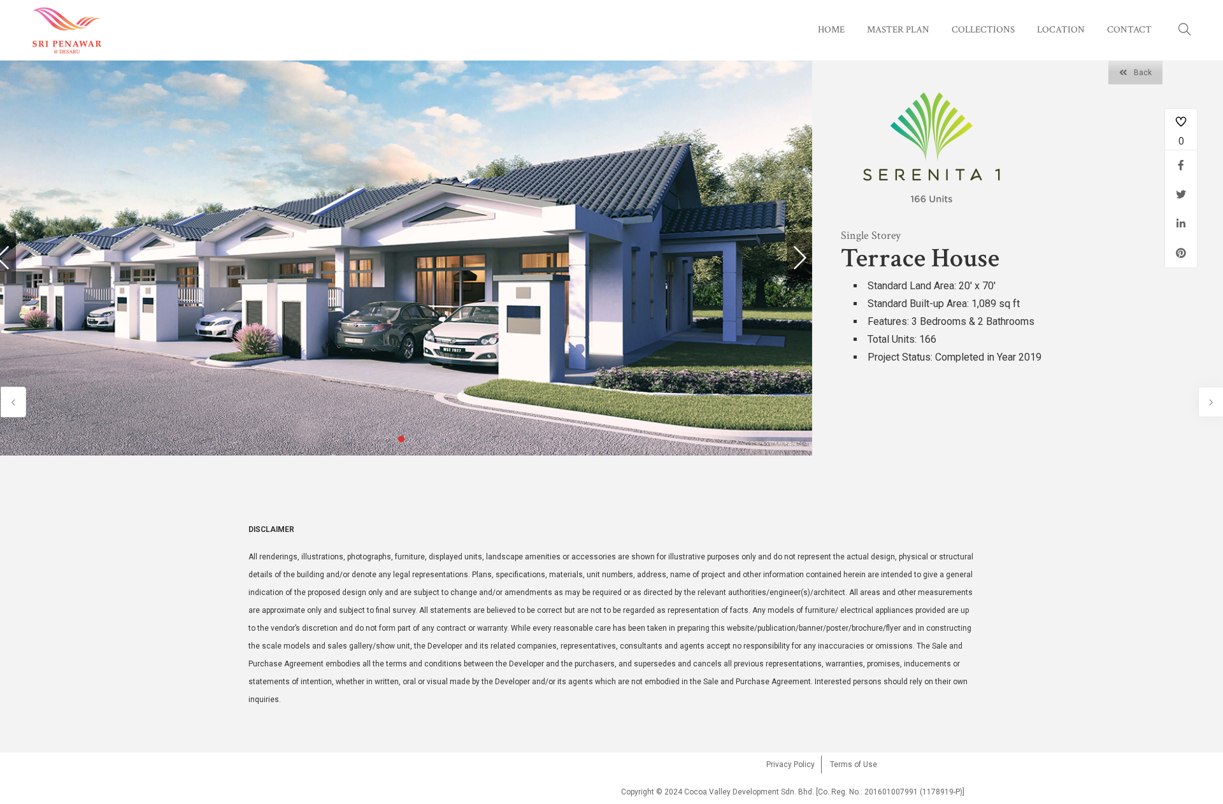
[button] (401, 439)
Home (831, 30)
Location (1061, 30)
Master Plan (898, 30)
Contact (1129, 30)
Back (1143, 72)
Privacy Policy (790, 764)
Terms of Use (853, 764)
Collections (983, 30)
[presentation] (799, 258)
